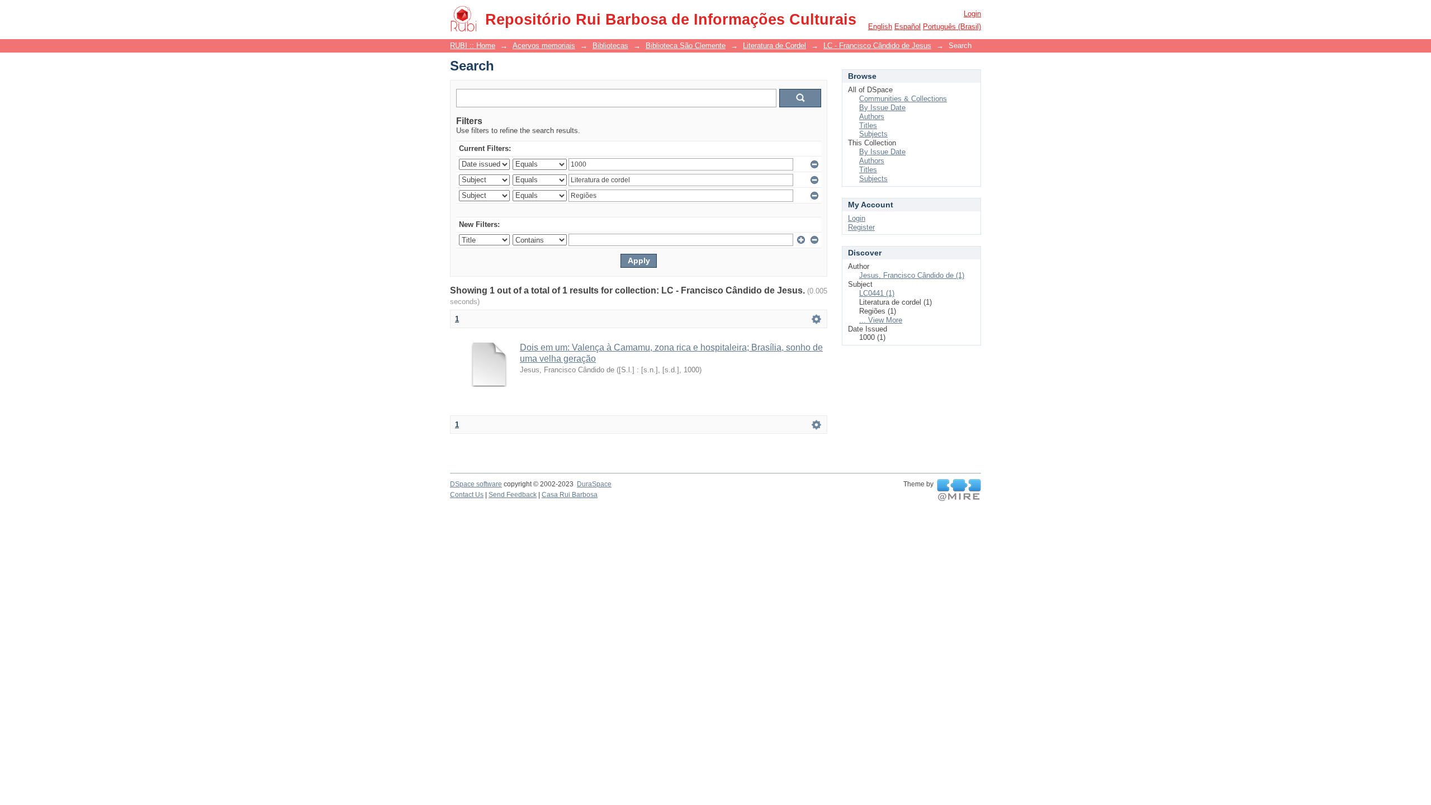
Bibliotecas (610, 45)
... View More (880, 320)
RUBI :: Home (472, 45)
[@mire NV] (959, 490)
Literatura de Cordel (774, 45)
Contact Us (467, 495)
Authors (871, 116)
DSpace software (476, 484)
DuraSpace (594, 484)
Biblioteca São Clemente (686, 45)
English (880, 26)
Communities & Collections (903, 98)
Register (861, 227)
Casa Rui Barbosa (570, 495)
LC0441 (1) (876, 293)
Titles (868, 125)
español (907, 26)
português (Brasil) (952, 26)
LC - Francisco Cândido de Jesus (877, 45)
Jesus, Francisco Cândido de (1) (911, 275)
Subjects (873, 134)
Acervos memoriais (544, 45)
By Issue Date (882, 107)
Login (972, 14)
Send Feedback (513, 495)
